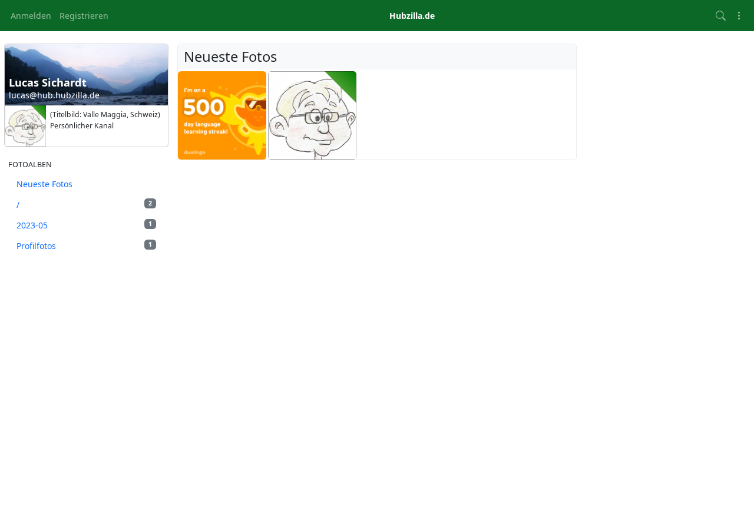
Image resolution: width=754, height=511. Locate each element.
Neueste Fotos (44, 184)
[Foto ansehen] (222, 115)
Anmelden (31, 15)
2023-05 (84, 225)
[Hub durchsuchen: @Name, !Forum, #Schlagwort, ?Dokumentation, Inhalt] (721, 15)
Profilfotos (84, 245)
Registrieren (83, 15)
